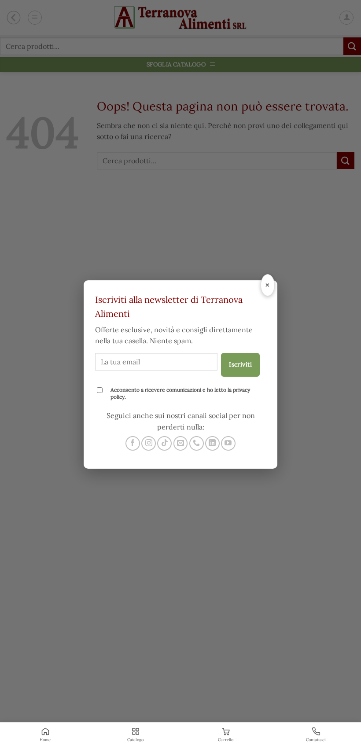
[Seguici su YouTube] (228, 443)
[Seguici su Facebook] (132, 443)
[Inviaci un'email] (180, 443)
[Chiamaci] (196, 443)
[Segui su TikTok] (164, 443)
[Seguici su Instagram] (148, 443)
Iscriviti (240, 364)
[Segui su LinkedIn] (212, 443)
